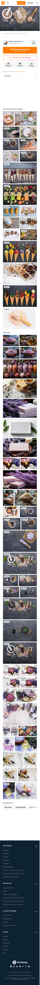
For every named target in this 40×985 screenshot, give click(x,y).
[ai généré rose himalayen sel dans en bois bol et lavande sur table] (11, 451)
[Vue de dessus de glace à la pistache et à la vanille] (11, 261)
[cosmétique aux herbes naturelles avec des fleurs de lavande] (13, 897)
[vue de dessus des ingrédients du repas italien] (11, 308)
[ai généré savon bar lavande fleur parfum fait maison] (19, 590)
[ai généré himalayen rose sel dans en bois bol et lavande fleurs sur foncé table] (11, 438)
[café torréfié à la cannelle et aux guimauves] (11, 284)
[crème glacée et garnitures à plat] (19, 325)
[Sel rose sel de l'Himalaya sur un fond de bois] (11, 158)
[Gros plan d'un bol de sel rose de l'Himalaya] (8, 117)
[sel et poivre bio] (19, 783)
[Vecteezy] (3, 3)
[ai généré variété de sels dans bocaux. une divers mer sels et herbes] (19, 467)
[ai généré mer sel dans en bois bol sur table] (8, 608)
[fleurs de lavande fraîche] (27, 945)
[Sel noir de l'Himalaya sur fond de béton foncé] (11, 650)
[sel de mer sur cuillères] (14, 133)
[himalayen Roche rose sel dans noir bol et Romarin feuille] (11, 146)
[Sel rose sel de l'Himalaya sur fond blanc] (19, 392)
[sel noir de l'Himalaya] (19, 805)
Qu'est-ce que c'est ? (20, 71)
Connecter (30, 3)
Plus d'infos (8, 75)
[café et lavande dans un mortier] (12, 662)
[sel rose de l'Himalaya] (11, 183)
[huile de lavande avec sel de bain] (14, 961)
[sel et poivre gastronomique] (19, 714)
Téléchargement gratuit (20, 50)
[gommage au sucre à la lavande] (19, 692)
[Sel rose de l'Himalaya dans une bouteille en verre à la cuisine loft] (11, 171)
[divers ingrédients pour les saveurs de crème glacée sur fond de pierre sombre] (19, 369)
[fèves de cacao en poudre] (11, 296)
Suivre (33, 43)
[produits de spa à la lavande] (11, 562)
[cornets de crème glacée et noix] (19, 211)
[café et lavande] (10, 731)
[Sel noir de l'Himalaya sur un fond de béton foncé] (28, 159)
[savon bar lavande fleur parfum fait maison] (19, 486)
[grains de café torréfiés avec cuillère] (19, 347)
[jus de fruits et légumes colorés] (19, 233)
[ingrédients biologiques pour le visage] (11, 755)
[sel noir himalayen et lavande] (11, 767)
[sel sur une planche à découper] (11, 273)
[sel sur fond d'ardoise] (11, 194)
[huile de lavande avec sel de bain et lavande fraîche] (13, 976)
